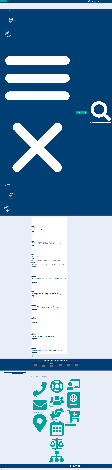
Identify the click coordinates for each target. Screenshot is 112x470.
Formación (5, 207)
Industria (10, 23)
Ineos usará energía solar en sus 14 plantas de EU (43, 336)
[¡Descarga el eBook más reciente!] (70, 219)
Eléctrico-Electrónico (12, 20)
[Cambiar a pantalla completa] (2, 468)
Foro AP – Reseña (8, 35)
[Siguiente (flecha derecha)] (2, 469)
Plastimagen (8, 38)
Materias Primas (33, 262)
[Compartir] (4, 468)
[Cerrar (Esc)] (6, 468)
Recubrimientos (11, 24)
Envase (10, 16)
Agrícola (10, 21)
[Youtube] (98, 1)
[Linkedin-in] (92, 1)
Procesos (7, 12)
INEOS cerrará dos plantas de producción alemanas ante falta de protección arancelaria (45, 293)
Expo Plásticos (8, 37)
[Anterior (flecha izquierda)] (0, 469)
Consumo (10, 17)
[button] (37, 112)
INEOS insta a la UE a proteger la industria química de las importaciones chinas (43, 242)
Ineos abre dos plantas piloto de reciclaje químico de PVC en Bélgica (42, 349)
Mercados (33, 254)
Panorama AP (8, 10)
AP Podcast (8, 30)
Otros (10, 199)
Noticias (6, 11)
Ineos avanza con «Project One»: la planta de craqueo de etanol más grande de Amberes (44, 306)
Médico (10, 22)
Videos (6, 29)
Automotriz (11, 19)
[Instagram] (95, 1)
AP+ (5, 9)
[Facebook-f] (89, 1)
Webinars (7, 206)
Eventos (6, 34)
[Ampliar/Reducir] (0, 468)
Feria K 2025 (8, 36)
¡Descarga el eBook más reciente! (73, 221)
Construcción (11, 18)
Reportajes (7, 31)
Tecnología (7, 187)
